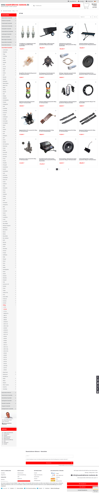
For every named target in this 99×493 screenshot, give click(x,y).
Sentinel (4, 275)
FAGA (4, 158)
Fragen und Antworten (8, 432)
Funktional (47, 488)
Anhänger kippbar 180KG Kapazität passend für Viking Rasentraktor (46, 44)
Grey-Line (5, 179)
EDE (4, 133)
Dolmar (4, 129)
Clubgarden (5, 104)
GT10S (5, 309)
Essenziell (5, 488)
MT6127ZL (6, 351)
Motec (4, 233)
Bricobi (4, 91)
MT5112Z (6, 334)
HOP (4, 200)
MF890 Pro (6, 313)
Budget (4, 95)
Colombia (5, 108)
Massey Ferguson (6, 225)
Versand (5, 435)
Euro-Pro (5, 154)
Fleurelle (4, 162)
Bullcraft (5, 98)
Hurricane (5, 202)
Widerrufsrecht (7, 438)
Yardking (5, 56)
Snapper (5, 279)
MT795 (5, 367)
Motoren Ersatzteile (6, 36)
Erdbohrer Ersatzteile (6, 20)
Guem (4, 181)
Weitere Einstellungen (55, 488)
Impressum (6, 442)
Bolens (4, 89)
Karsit (4, 213)
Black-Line (5, 85)
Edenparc (5, 135)
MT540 (5, 336)
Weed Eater (5, 372)
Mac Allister (5, 223)
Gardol (4, 169)
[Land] (94, 1)
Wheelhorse (5, 376)
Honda (4, 198)
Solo (4, 282)
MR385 (5, 319)
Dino (4, 127)
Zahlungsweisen (7, 436)
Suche (76, 5)
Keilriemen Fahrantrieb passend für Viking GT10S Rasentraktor (26, 102)
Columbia (5, 110)
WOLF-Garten (6, 384)
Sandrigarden (6, 269)
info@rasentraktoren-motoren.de (7, 424)
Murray (4, 242)
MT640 (5, 353)
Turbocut (5, 298)
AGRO (4, 60)
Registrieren (3, 474)
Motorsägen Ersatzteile (6, 39)
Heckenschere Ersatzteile (7, 26)
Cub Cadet (5, 121)
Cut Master (5, 123)
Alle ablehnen (82, 487)
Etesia (4, 150)
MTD (4, 240)
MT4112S (6, 323)
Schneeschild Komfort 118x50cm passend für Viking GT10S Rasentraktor (87, 159)
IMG (4, 206)
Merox (4, 231)
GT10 (5, 307)
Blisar (4, 87)
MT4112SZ (6, 326)
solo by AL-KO (6, 284)
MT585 (5, 342)
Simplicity (5, 52)
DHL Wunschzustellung (31, 488)
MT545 (5, 338)
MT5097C (6, 330)
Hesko (4, 196)
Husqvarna (5, 204)
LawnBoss (5, 217)
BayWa (4, 79)
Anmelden (3, 472)
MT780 (5, 361)
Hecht (4, 192)
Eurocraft (5, 152)
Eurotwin (5, 156)
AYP (4, 75)
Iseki (4, 208)
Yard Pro (5, 386)
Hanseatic (5, 187)
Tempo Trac (5, 292)
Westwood (5, 374)
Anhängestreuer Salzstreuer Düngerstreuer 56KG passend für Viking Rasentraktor (67, 44)
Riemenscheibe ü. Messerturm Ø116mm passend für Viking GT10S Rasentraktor (67, 159)
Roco (4, 263)
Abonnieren (48, 463)
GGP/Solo (5, 175)
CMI (4, 106)
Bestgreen (5, 81)
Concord (5, 112)
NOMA (4, 244)
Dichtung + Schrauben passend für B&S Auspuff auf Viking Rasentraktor (67, 74)
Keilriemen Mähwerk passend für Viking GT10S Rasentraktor (47, 102)
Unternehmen (6, 434)
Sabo (4, 265)
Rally (4, 256)
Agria (4, 58)
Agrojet (4, 62)
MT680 (5, 355)
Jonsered (5, 210)
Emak (4, 148)
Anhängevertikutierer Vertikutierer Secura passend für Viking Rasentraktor (87, 44)
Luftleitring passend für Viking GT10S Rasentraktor (87, 102)
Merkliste (3, 479)
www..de (15, 5)
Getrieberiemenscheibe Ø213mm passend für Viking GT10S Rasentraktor (87, 74)
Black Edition (5, 83)
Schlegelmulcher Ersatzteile (7, 408)
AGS (4, 64)
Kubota (4, 215)
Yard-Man (5, 389)
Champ (4, 102)
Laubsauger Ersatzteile (6, 34)
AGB (5, 441)
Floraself (5, 164)
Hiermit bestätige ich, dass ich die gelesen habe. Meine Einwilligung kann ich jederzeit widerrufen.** (47, 459)
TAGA (4, 288)
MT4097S (6, 321)
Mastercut (5, 227)
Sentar (4, 273)
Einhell (4, 141)
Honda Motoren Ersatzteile (7, 31)
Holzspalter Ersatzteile (6, 28)
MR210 (5, 315)
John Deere (5, 49)
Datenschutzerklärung (8, 439)
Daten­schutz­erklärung (22, 474)
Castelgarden (6, 100)
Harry (4, 190)
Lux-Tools (5, 221)
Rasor (4, 261)
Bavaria (4, 77)
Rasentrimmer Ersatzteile (7, 395)
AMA (4, 70)
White (4, 378)
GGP (4, 173)
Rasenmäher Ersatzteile (7, 42)
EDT (4, 137)
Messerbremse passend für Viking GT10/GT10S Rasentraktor (46, 131)
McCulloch (5, 229)
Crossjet (4, 118)
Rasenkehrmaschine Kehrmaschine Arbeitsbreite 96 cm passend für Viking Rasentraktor (47, 159)
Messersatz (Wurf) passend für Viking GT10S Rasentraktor (87, 131)
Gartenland (5, 171)
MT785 (5, 363)
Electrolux (5, 146)
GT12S (5, 311)
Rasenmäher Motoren (6, 44)
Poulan (4, 252)
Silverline (5, 277)
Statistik (12, 488)
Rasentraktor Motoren (6, 392)
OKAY (4, 246)
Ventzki (4, 303)
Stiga (4, 54)
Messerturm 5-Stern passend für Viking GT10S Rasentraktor (27, 159)
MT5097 (5, 328)
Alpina (4, 68)
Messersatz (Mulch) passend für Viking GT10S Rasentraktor (67, 131)
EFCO (4, 139)
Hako (4, 185)
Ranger (4, 259)
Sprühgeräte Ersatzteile (6, 400)
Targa (4, 290)
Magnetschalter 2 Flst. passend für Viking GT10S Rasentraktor (28, 131)
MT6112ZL (6, 349)
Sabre (4, 267)
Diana (4, 125)
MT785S (5, 365)
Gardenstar (5, 167)
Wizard (4, 382)
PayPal (40, 488)
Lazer (4, 219)
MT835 (5, 369)
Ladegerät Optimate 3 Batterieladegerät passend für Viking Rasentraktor (68, 102)
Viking (13, 10)
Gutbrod (5, 183)
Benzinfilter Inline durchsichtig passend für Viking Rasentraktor (27, 74)
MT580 (5, 340)
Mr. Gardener (5, 238)
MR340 (5, 317)
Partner (4, 250)
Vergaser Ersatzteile (6, 406)
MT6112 (5, 344)
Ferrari (4, 160)
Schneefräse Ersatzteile (6, 397)
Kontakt (5, 443)
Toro (4, 294)
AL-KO (4, 66)
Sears (4, 271)
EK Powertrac (6, 144)
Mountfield (5, 236)
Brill (4, 93)
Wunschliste (35, 24)
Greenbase (5, 177)
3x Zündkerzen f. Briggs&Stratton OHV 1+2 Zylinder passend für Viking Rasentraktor (27, 44)
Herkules (5, 194)
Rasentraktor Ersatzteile (7, 10)
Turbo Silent (5, 296)
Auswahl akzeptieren (82, 490)
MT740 (5, 357)
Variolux (4, 300)
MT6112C (6, 346)
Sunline (4, 286)
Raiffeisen (5, 254)
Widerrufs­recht (20, 472)
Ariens (4, 72)
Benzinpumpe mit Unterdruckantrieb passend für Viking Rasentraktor (47, 74)
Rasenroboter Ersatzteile (7, 17)
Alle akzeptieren (82, 483)
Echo (4, 131)
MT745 (5, 359)
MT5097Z (6, 332)
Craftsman (5, 116)
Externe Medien (20, 488)
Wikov (4, 380)
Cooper (4, 114)
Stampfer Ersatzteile (6, 403)
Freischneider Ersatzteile (7, 23)
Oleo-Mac (5, 248)
